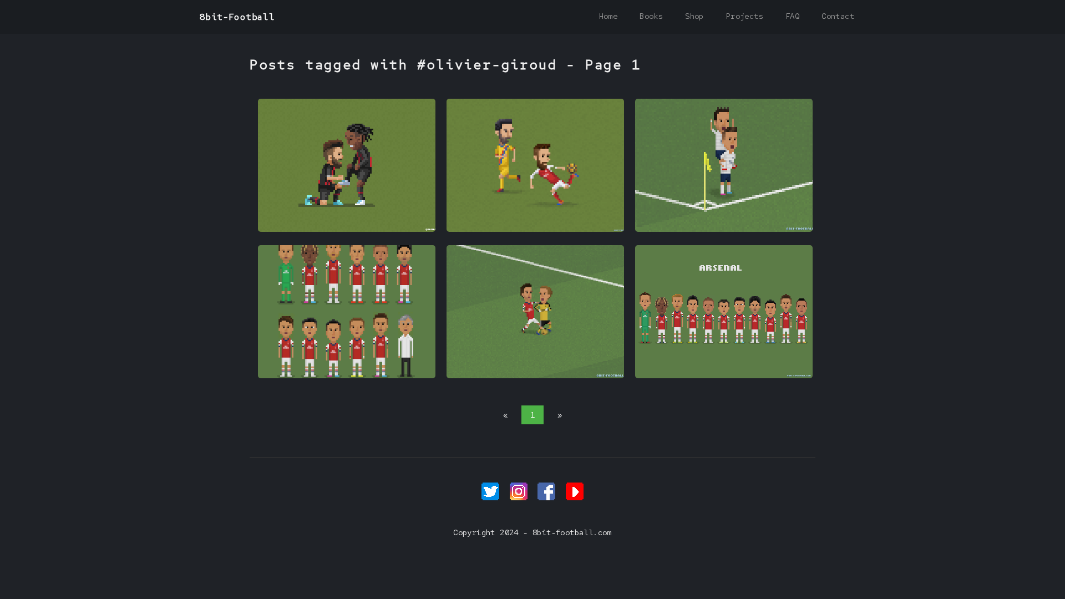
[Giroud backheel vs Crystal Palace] (535, 229)
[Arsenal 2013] (724, 375)
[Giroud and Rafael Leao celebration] (346, 229)
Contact (837, 16)
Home (608, 16)
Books (651, 16)
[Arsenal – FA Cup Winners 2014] (346, 375)
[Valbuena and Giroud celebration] (724, 229)
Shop (694, 16)
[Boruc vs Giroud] (535, 375)
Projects (744, 16)
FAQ (792, 16)
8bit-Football (237, 17)
